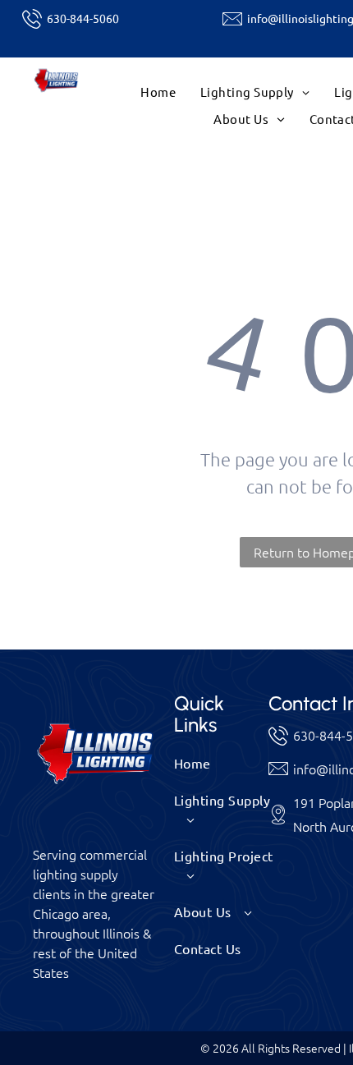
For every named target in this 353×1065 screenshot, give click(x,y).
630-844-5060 (83, 18)
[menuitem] (158, 92)
